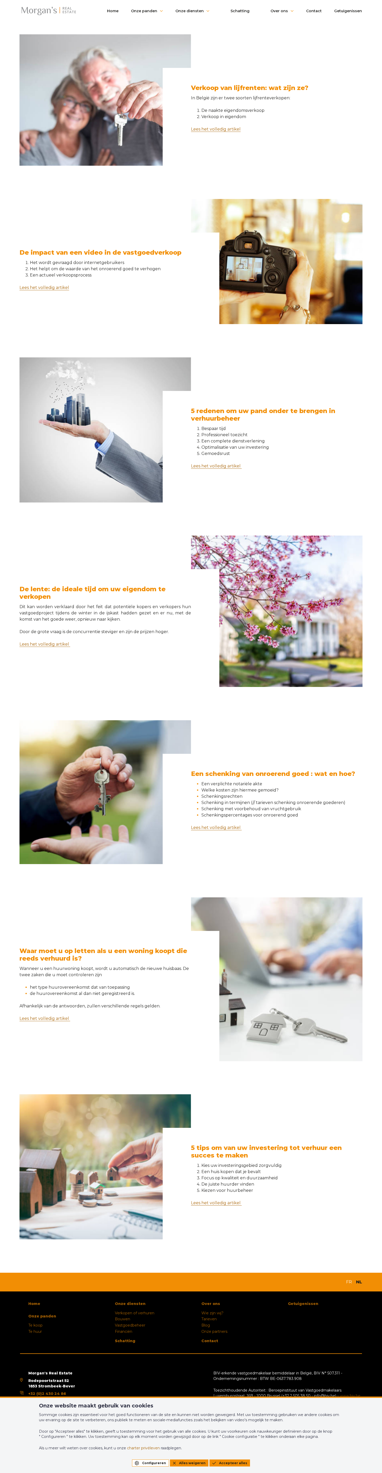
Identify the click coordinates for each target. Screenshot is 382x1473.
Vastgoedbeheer (130, 1325)
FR (349, 1281)
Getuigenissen (348, 11)
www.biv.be (350, 1395)
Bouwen (122, 1319)
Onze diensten (189, 11)
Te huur (35, 1331)
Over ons (279, 11)
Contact (314, 11)
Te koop (35, 1325)
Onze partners (214, 1331)
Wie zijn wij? (212, 1313)
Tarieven (209, 1319)
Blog (205, 1325)
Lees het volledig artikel (216, 129)
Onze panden (144, 11)
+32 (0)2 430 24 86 (47, 1393)
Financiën (123, 1331)
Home (112, 11)
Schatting (239, 11)
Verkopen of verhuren (134, 1313)
